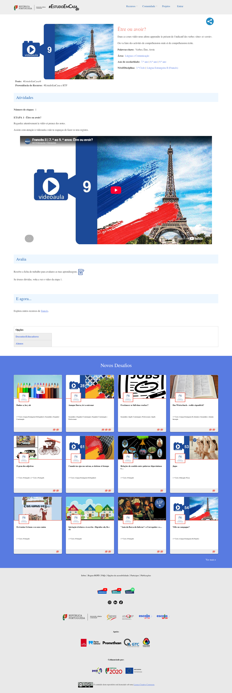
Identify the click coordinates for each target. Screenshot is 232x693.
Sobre (83, 575)
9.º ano (162, 61)
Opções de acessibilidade (118, 575)
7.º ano (144, 61)
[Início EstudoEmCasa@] (30, 7)
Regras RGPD (93, 575)
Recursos (130, 6)
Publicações (146, 575)
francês (44, 310)
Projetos (166, 6)
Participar (135, 575)
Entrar (180, 6)
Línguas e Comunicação (137, 55)
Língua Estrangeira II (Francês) (162, 67)
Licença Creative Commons (144, 684)
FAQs (103, 575)
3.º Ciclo (140, 67)
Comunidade (148, 6)
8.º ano (153, 61)
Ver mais (210, 559)
